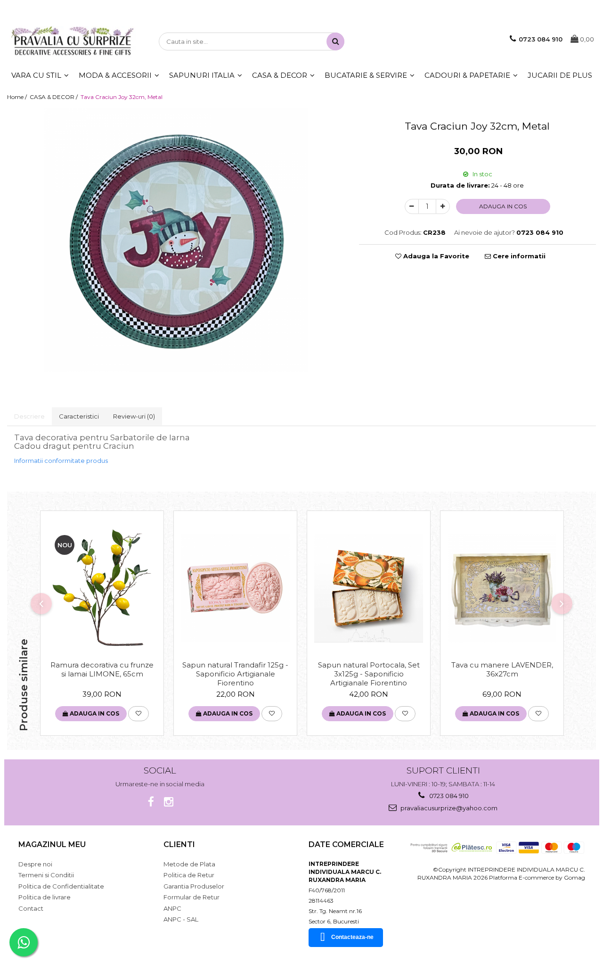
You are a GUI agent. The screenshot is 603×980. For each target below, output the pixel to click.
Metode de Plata (189, 864)
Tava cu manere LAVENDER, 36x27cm (502, 669)
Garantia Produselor (193, 886)
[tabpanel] (176, 240)
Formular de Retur (191, 897)
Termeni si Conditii (46, 875)
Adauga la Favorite (435, 256)
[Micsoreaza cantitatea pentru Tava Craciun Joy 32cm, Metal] (412, 206)
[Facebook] (151, 802)
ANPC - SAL (180, 919)
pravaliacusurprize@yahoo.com (448, 808)
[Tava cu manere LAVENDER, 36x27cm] (502, 588)
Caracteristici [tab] (79, 416)
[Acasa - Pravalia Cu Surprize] (72, 42)
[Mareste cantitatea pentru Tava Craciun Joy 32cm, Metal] (443, 206)
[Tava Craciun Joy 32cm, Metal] (176, 240)
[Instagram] (169, 802)
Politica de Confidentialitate (61, 886)
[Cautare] (335, 41)
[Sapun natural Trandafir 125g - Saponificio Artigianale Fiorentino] (235, 588)
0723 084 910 (448, 795)
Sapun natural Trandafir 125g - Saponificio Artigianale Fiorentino (235, 673)
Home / (17, 96)
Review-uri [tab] (134, 416)
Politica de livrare (44, 897)
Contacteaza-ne (352, 937)
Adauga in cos (503, 206)
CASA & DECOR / (54, 96)
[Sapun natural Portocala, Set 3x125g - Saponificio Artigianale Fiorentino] (368, 588)
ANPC (172, 908)
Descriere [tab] (29, 416)
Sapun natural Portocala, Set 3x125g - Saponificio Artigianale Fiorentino (369, 673)
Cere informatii (518, 256)
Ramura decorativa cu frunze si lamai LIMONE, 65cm (102, 669)
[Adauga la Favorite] (138, 713)
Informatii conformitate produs (61, 460)
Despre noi (35, 864)
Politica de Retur (188, 875)
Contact (30, 908)
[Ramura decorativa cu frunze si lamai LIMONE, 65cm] (102, 588)
